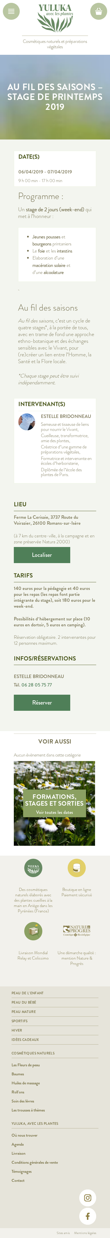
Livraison (18, 1153)
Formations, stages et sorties (54, 800)
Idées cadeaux (25, 1039)
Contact (18, 1180)
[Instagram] (87, 1197)
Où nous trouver (25, 1135)
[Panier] (98, 11)
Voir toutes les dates (54, 812)
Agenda (18, 1144)
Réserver (42, 702)
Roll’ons (18, 1092)
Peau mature (24, 1011)
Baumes (18, 1074)
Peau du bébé (24, 1002)
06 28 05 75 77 (36, 684)
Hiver (17, 1030)
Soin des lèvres (23, 1101)
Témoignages (22, 1171)
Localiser (42, 555)
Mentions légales (85, 1233)
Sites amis (63, 1233)
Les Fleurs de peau (26, 1065)
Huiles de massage (26, 1083)
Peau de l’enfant (28, 993)
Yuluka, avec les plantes (35, 1123)
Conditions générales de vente (35, 1162)
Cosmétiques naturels (33, 1053)
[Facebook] (87, 1216)
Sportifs (20, 1021)
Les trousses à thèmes (28, 1110)
